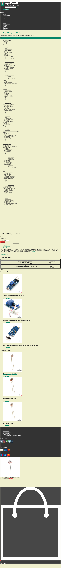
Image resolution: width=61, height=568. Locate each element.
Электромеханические (9, 177)
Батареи (6, 198)
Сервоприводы (8, 92)
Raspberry (5, 45)
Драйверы (7, 94)
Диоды (6, 148)
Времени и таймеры (9, 172)
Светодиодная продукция (8, 178)
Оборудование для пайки (10, 72)
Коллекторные (8, 90)
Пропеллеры (7, 130)
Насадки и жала (8, 71)
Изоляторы (7, 70)
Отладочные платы (7, 40)
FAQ (4, 18)
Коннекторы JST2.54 (9, 59)
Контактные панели (9, 63)
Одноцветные (10, 184)
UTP (6, 117)
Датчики (4, 80)
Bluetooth (7, 133)
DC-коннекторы (8, 49)
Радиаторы (7, 112)
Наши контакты (6, 431)
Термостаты (7, 175)
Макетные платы (6, 122)
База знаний (5, 19)
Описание (5, 245)
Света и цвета (8, 85)
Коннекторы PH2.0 (9, 61)
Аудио (6, 53)
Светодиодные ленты (9, 182)
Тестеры (7, 99)
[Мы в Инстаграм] (4, 442)
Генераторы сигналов (9, 136)
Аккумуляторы (8, 196)
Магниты (7, 108)
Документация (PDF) (4, 254)
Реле (4, 171)
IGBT (9, 166)
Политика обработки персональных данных (12, 435)
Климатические (8, 82)
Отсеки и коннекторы (9, 201)
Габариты (5, 247)
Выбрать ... (8, 322)
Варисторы (10, 154)
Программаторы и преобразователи (10, 146)
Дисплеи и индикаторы (7, 95)
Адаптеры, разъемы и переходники (10, 46)
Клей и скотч (8, 111)
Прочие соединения (9, 68)
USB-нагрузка (8, 103)
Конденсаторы (8, 151)
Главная (4, 14)
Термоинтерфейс (8, 110)
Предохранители (8, 152)
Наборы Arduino (6, 44)
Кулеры (6, 107)
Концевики (7, 191)
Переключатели (8, 192)
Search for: (2, 7)
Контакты (5, 21)
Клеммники (7, 55)
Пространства (8, 84)
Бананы (6, 54)
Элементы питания (7, 194)
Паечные (7, 123)
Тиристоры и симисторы (10, 168)
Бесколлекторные (8, 91)
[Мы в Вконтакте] (1, 442)
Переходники (8, 66)
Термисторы (10, 158)
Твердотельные (8, 174)
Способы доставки (6, 432)
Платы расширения (7, 144)
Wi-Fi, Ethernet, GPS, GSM (10, 135)
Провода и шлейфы (7, 145)
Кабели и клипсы (8, 180)
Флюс (9, 77)
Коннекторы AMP (9, 56)
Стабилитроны (8, 163)
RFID (6, 134)
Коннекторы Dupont (9, 57)
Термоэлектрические (9, 143)
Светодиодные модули (9, 186)
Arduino (6, 41)
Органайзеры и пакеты (10, 109)
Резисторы (15, 35)
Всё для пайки (6, 69)
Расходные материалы (9, 75)
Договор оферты (6, 434)
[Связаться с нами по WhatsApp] (7, 442)
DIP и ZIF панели (8, 50)
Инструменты (8, 105)
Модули (4, 132)
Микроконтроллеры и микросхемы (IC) (11, 131)
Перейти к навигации (4, 0)
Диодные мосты (8, 149)
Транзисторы (8, 164)
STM (6, 43)
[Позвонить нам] (12, 442)
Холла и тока (8, 87)
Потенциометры (11, 157)
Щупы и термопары (9, 98)
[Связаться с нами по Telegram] (9, 442)
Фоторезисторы (21, 35)
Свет (6, 141)
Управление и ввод (7, 187)
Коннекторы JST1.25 (9, 58)
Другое (9, 79)
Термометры (7, 102)
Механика (5, 125)
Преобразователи (8, 202)
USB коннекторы (8, 52)
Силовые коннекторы (9, 67)
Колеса (6, 127)
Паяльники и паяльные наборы (11, 73)
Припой (9, 76)
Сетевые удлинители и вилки (11, 203)
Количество (2, 240)
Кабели (4, 114)
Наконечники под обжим (10, 65)
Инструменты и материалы (8, 104)
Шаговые (7, 93)
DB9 (6, 48)
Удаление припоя (11, 78)
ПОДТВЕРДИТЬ (30, 485)
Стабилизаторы (8, 162)
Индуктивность (8, 150)
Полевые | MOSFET (12, 167)
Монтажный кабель (9, 119)
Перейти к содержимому (15, 0)
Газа (6, 81)
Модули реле (7, 173)
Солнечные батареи (9, 204)
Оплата (4, 17)
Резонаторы (7, 160)
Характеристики (6, 246)
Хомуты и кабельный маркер (11, 113)
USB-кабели (7, 116)
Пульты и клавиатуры (9, 193)
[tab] (32, 245)
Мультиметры (8, 97)
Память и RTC (8, 138)
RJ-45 (6, 51)
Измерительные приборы (8, 96)
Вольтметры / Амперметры (10, 100)
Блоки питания (8, 199)
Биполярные (10, 165)
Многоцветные (11, 185)
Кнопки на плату (8, 189)
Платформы (7, 128)
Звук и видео (7, 137)
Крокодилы (7, 64)
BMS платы (7, 195)
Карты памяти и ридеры (8, 121)
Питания (7, 120)
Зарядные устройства (9, 200)
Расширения (7, 140)
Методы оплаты (6, 433)
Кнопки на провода (9, 190)
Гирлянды (7, 179)
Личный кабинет (6, 15)
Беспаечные (7, 124)
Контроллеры (8, 181)
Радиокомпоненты (8, 35)
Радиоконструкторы (7, 169)
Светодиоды (7, 161)
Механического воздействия (11, 83)
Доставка (5, 16)
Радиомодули (8, 139)
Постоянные (10, 155)
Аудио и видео (8, 118)
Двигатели (5, 89)
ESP (6, 42)
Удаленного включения (10, 176)
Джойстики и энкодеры (10, 188)
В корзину (8, 298)
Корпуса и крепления (9, 106)
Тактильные (7, 86)
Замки (6, 126)
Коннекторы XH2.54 (9, 62)
